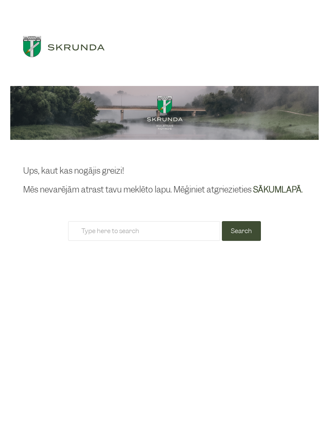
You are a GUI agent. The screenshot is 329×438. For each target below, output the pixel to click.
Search (241, 231)
